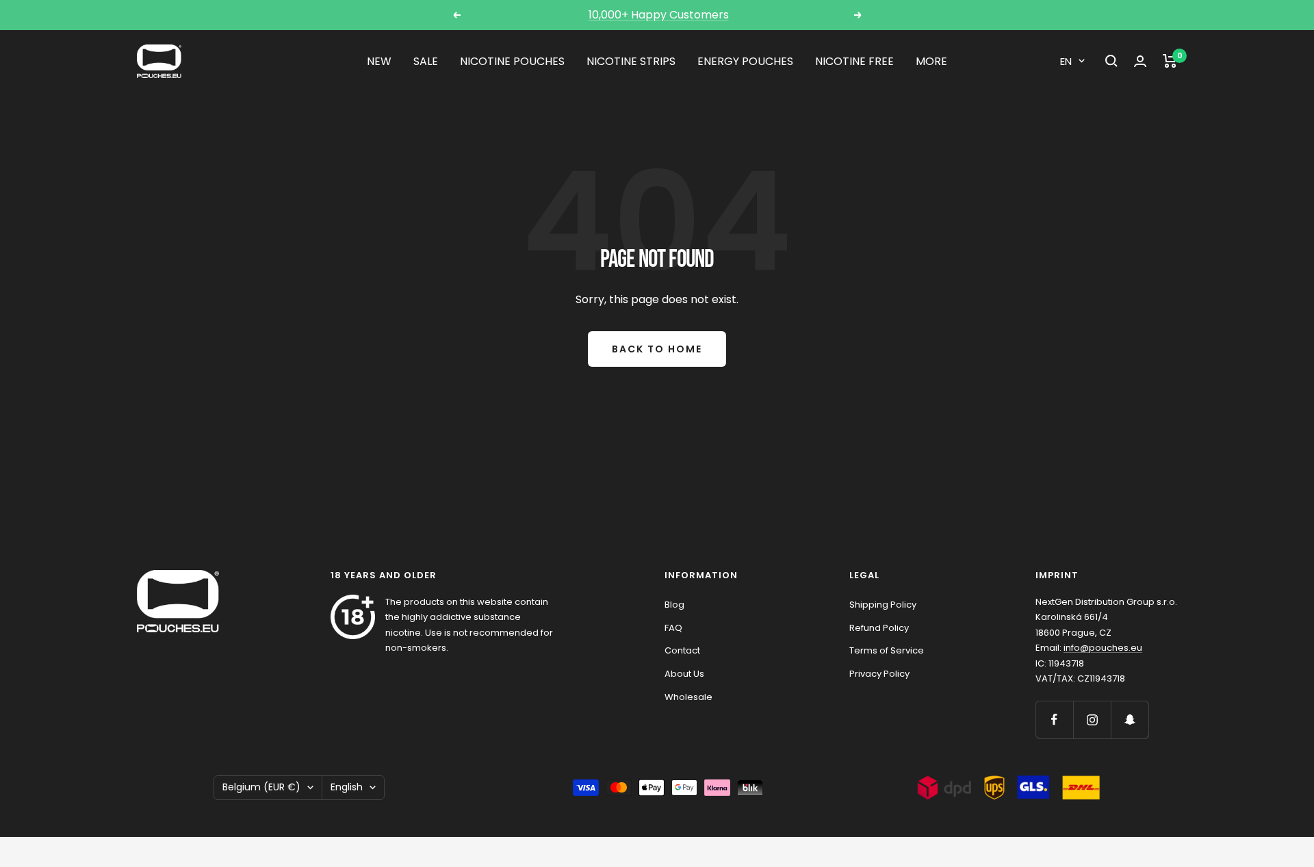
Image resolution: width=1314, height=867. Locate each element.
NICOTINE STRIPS (631, 61)
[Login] (1140, 61)
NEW (379, 61)
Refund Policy (879, 627)
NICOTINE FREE (854, 61)
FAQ (673, 627)
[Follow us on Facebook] (1054, 719)
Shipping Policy (882, 604)
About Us (684, 673)
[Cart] (1170, 61)
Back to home (657, 349)
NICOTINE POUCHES (512, 61)
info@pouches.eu (1103, 647)
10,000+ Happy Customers (659, 15)
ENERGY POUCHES (745, 61)
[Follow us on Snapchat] (1129, 719)
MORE (931, 61)
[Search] (1111, 61)
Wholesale (688, 696)
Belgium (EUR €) (261, 787)
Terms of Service (886, 650)
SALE (425, 61)
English (347, 787)
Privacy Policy (879, 673)
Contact (682, 650)
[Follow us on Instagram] (1092, 719)
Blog (674, 604)
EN (1066, 61)
